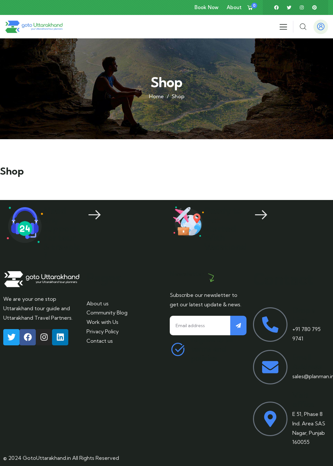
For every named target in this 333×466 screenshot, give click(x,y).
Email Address (307, 362)
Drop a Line (303, 315)
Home (156, 96)
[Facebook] (276, 7)
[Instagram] (302, 7)
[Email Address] (270, 367)
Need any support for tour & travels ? (61, 233)
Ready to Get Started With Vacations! (225, 228)
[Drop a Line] (270, 324)
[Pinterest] (314, 7)
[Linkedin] (60, 337)
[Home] (34, 26)
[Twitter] (289, 7)
